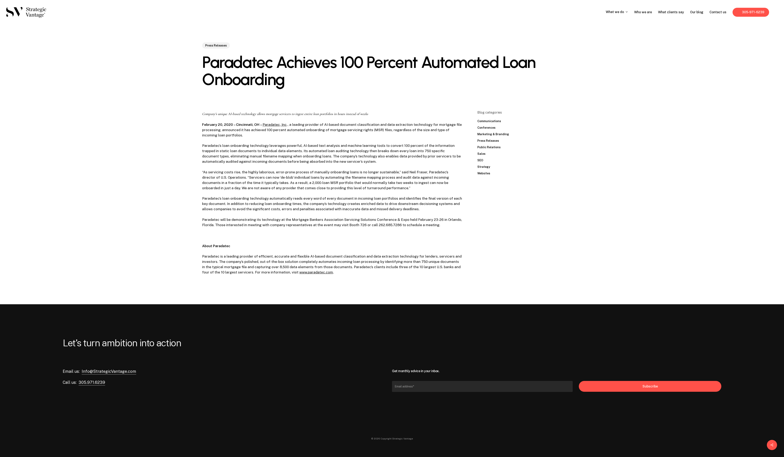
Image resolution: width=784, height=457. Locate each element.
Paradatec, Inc (275, 125)
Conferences (486, 127)
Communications (489, 121)
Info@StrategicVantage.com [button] (109, 371)
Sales (481, 153)
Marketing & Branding (493, 134)
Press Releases (216, 45)
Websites (483, 173)
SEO (480, 160)
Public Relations (489, 147)
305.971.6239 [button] (92, 382)
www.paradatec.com (316, 272)
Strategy (483, 166)
